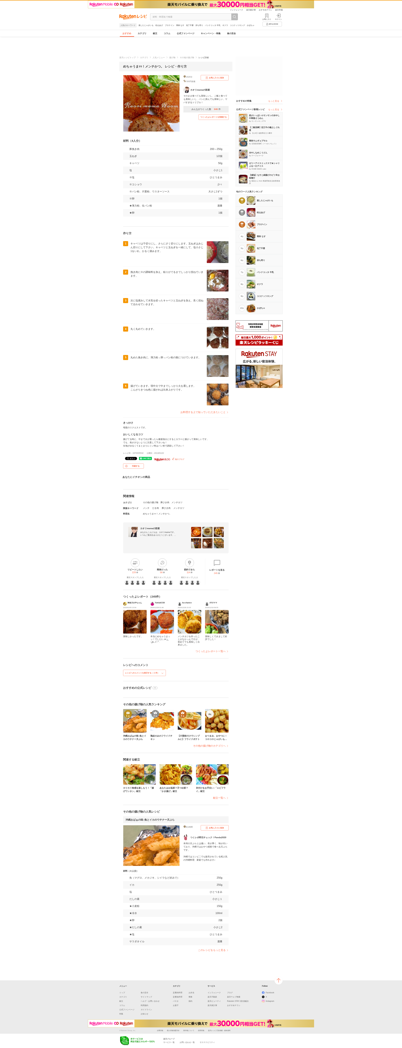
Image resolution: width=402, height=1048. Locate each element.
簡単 (190, 997)
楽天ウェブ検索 (233, 997)
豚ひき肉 (164, 502)
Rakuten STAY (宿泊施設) (238, 1001)
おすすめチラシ (265, 10)
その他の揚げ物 (187, 57)
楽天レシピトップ (127, 57)
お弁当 (191, 993)
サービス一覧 (169, 1042)
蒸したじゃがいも (146, 25)
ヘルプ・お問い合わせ (150, 1001)
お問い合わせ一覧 (187, 1042)
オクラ (225, 25)
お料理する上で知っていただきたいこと (203, 412)
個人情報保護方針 (173, 1030)
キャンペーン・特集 (211, 33)
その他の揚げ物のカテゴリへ (209, 745)
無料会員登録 (273, 24)
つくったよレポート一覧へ (211, 651)
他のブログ (179, 459)
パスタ (176, 1001)
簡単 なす (180, 25)
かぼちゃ (250, 25)
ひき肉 (155, 508)
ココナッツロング (237, 25)
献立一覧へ (219, 797)
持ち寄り (199, 25)
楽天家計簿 (251, 10)
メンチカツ (176, 502)
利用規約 (144, 1005)
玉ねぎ (133, 156)
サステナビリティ (207, 1042)
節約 (190, 1001)
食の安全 (231, 33)
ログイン (278, 19)
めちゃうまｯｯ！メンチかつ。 (157, 513)
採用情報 (201, 1030)
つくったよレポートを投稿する (213, 117)
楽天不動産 (212, 997)
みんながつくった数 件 (206, 109)
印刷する (136, 466)
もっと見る (273, 101)
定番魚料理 (177, 997)
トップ (122, 993)
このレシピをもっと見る (212, 950)
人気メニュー (159, 57)
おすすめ (126, 33)
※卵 (131, 198)
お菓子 (176, 1005)
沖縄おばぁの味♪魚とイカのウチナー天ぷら (150, 819)
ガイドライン (146, 1010)
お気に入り (266, 19)
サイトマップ (146, 997)
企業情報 (160, 1030)
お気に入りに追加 (216, 78)
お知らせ (144, 1014)
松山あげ (159, 25)
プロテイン (169, 25)
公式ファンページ (185, 33)
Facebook (270, 993)
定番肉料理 (177, 993)
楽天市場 (279, 10)
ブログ (230, 993)
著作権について (188, 1030)
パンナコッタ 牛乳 (212, 25)
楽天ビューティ (214, 1001)
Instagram (270, 1001)
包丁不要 (190, 25)
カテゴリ (142, 33)
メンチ (146, 508)
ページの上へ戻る (278, 980)
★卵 (131, 212)
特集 (121, 1014)
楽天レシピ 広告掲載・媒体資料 (219, 1030)
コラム (167, 33)
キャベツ (134, 163)
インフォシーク (236, 10)
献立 (155, 33)
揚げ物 (172, 57)
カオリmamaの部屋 (150, 528)
